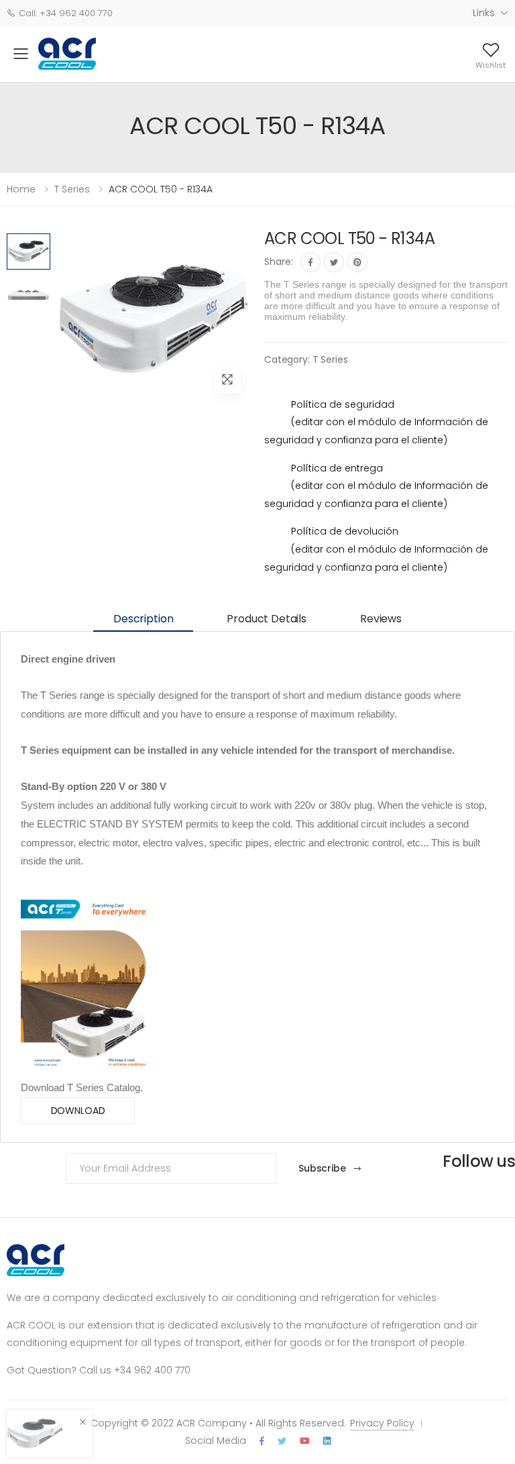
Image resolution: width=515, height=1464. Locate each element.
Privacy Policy (382, 1423)
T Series (330, 359)
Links (484, 12)
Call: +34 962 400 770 (66, 13)
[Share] (310, 262)
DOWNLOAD (78, 1110)
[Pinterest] (357, 262)
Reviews (381, 618)
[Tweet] (334, 262)
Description (143, 618)
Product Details (266, 618)
